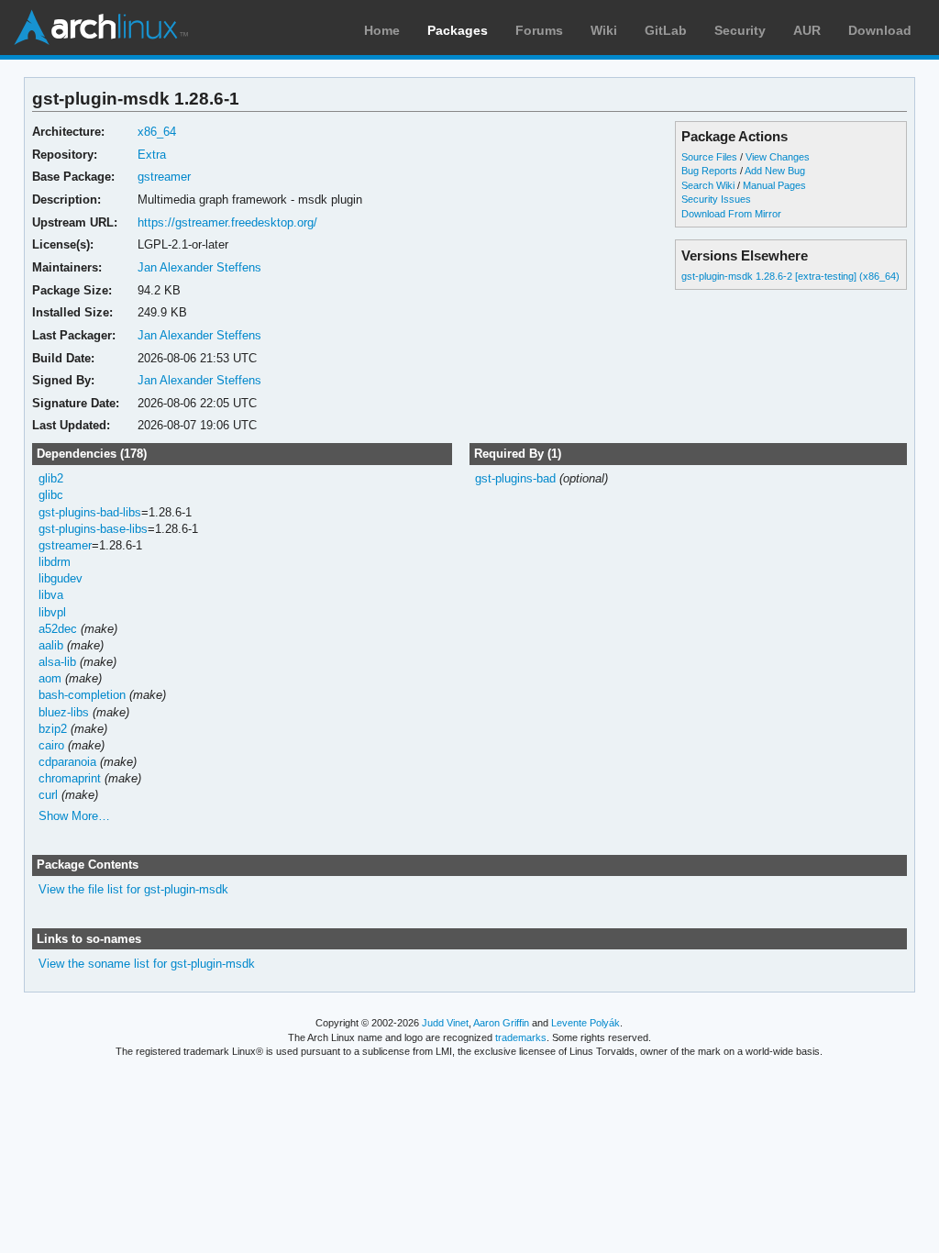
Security (740, 30)
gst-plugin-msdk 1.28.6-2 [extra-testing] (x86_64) (790, 276)
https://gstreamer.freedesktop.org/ (227, 222)
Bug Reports (709, 170)
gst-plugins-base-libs (93, 529)
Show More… (74, 816)
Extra (152, 154)
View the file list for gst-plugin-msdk (133, 889)
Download (879, 30)
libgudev (61, 578)
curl (48, 795)
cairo (51, 745)
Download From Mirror (731, 213)
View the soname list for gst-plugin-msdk (147, 963)
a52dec (58, 629)
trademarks (521, 1037)
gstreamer (164, 176)
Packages (457, 30)
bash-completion (82, 695)
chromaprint (70, 778)
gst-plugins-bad (515, 478)
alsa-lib (57, 662)
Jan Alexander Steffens (199, 267)
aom (50, 678)
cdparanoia (67, 762)
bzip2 (53, 729)
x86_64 (157, 132)
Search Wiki (708, 185)
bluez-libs (64, 712)
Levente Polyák (585, 1022)
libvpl (52, 612)
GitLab (666, 30)
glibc (51, 495)
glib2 (51, 478)
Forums (539, 30)
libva (51, 595)
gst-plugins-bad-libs (90, 512)
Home (382, 30)
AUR (807, 30)
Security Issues (716, 199)
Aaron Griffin (501, 1022)
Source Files (709, 156)
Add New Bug (775, 170)
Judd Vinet (445, 1022)
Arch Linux (101, 27)
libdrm (55, 562)
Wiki (604, 30)
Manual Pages (774, 185)
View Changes (778, 156)
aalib (51, 645)
